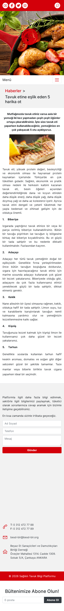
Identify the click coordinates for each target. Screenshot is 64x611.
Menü (6, 80)
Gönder (32, 450)
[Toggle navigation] (57, 80)
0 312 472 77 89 (23, 528)
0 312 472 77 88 (23, 524)
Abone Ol (53, 600)
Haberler (13, 90)
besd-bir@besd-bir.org (24, 537)
